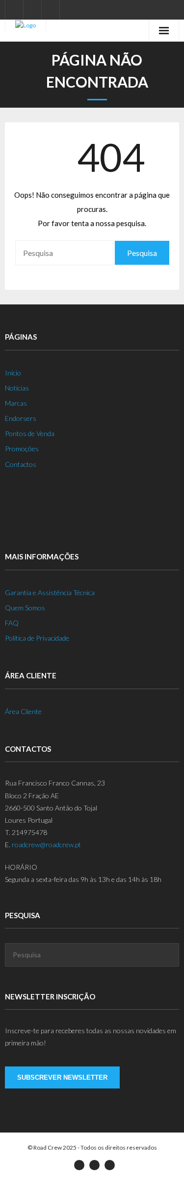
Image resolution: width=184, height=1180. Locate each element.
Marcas (16, 403)
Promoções (22, 448)
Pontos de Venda (29, 433)
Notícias (17, 388)
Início (13, 373)
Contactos (20, 464)
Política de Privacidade (37, 638)
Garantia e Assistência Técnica (50, 592)
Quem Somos (25, 607)
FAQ (12, 623)
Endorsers (20, 418)
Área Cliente (23, 711)
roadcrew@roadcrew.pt (46, 844)
